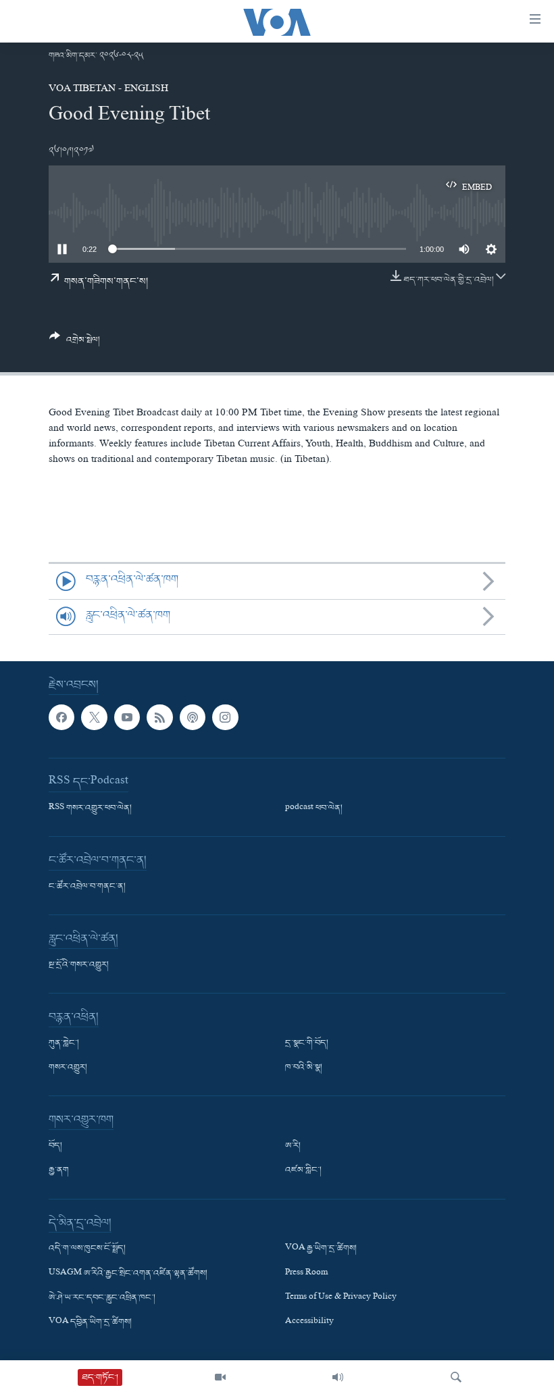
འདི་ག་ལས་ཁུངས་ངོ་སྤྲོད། (87, 1249)
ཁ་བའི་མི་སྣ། (303, 1068)
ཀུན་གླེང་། (64, 1043)
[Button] (74, 343)
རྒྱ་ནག (59, 1171)
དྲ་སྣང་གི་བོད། (306, 1043)
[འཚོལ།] (456, 1377)
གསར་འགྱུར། (68, 1068)
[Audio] (338, 1377)
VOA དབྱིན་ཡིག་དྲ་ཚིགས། (90, 1322)
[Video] (220, 1377)
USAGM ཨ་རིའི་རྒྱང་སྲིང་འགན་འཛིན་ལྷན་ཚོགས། (128, 1274)
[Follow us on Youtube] (127, 717)
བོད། (55, 1147)
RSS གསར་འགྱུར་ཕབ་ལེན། (90, 808)
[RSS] (159, 717)
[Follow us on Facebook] (61, 717)
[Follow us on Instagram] (225, 717)
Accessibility (309, 1322)
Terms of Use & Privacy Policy (341, 1298)
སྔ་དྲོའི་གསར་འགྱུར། (79, 965)
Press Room (306, 1274)
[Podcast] (192, 717)
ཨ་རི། (293, 1147)
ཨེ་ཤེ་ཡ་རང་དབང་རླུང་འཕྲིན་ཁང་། (102, 1298)
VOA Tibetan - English (108, 90)
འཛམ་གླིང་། (303, 1171)
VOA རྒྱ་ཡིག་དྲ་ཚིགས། (321, 1249)
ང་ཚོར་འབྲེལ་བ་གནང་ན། (87, 887)
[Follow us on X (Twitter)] (94, 717)
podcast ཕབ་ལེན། (314, 808)
